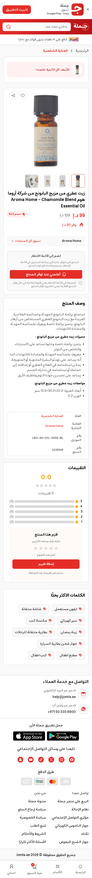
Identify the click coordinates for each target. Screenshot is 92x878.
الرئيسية (82, 51)
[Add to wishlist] (23, 95)
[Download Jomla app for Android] (63, 736)
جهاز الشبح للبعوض (74, 841)
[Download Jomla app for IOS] (29, 736)
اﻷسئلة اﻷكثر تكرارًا (32, 841)
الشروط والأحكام (34, 833)
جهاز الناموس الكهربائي (72, 825)
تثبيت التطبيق (17, 10)
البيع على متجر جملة (73, 801)
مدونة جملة (37, 801)
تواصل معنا (80, 793)
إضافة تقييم (46, 564)
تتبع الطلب (38, 825)
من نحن (40, 793)
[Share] (13, 95)
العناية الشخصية (52, 416)
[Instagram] (61, 759)
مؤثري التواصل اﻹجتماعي (70, 817)
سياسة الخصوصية (33, 817)
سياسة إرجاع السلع (32, 809)
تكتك (85, 833)
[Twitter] (51, 759)
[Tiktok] (41, 759)
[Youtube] (30, 759)
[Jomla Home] (81, 26)
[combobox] (40, 27)
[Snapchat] (20, 759)
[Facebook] (72, 759)
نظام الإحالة (80, 809)
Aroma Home (54, 426)
